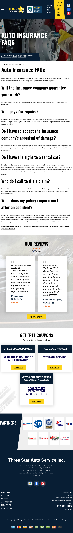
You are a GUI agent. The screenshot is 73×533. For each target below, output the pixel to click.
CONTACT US (6, 508)
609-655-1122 (58, 11)
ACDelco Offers (36, 394)
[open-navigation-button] (2, 9)
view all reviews (36, 317)
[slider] (36, 248)
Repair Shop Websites (26, 520)
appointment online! (8, 229)
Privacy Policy (61, 520)
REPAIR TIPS (6, 505)
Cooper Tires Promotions (36, 390)
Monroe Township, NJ (50, 265)
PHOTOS (4, 499)
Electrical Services (17, 265)
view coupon (18, 367)
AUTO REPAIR (6, 502)
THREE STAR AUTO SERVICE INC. (13, 65)
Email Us (68, 509)
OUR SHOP (5, 496)
